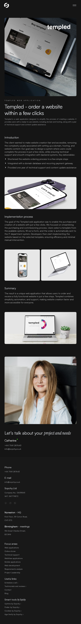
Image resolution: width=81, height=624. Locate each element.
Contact (8, 590)
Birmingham (11, 526)
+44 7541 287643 (13, 445)
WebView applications (14, 558)
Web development (12, 565)
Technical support (12, 555)
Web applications (12, 548)
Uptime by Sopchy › (13, 604)
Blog (6, 593)
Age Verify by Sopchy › (14, 614)
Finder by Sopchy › (12, 607)
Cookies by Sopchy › (13, 611)
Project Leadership (12, 572)
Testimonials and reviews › (15, 586)
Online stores (10, 551)
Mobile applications (13, 562)
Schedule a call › (11, 583)
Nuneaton (10, 512)
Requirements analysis (14, 569)
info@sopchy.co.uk (13, 449)
